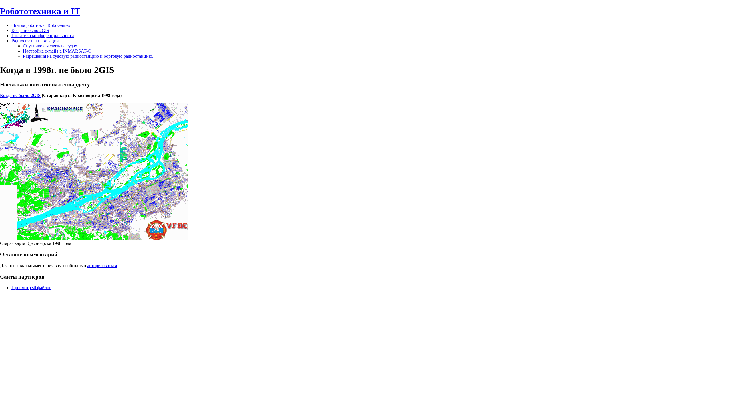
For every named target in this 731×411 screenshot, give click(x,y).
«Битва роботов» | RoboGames (40, 25)
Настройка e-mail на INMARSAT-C (57, 51)
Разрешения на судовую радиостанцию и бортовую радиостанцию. (88, 56)
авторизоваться (102, 265)
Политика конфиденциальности (42, 35)
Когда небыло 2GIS (30, 30)
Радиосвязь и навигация (35, 40)
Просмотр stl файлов (31, 287)
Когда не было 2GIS (20, 95)
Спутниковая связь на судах (50, 45)
